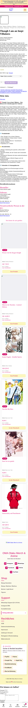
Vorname (2, 690)
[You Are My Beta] (14, 392)
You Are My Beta (7, 409)
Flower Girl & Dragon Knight (11, 253)
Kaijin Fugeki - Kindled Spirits (12, 357)
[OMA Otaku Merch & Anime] (12, 9)
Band (2, 76)
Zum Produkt (14, 271)
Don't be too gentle (8, 461)
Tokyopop (6, 27)
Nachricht (2, 700)
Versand (11, 73)
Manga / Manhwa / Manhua (9, 26)
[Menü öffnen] (25, 9)
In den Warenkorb (11, 82)
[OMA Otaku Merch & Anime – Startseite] (14, 546)
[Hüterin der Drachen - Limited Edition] (14, 287)
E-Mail (2, 693)
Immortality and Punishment (11, 513)
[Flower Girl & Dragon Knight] (14, 235)
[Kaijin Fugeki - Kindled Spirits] (14, 339)
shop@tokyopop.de (5, 202)
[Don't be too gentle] (14, 444)
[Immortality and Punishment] (14, 496)
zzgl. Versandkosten (6, 267)
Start (1, 26)
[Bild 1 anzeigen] (4, 19)
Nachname (3, 692)
